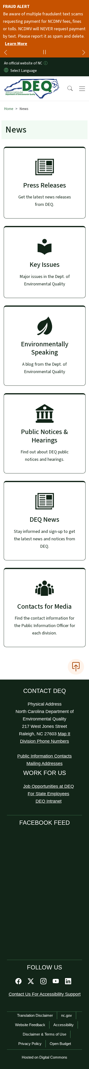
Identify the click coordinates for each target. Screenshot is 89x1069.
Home (8, 108)
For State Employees (48, 793)
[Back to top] (76, 666)
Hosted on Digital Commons (44, 1057)
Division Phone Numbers (44, 741)
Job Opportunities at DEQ (48, 786)
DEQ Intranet (49, 801)
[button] (67, 89)
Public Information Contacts (44, 756)
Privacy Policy (30, 1044)
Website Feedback (30, 1025)
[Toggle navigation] (82, 89)
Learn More (16, 44)
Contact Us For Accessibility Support (45, 994)
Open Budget (60, 1044)
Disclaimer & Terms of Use (44, 1034)
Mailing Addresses (44, 763)
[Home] (32, 82)
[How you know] (45, 63)
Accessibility (63, 1025)
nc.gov (66, 1015)
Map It (64, 733)
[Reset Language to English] (6, 70)
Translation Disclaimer (35, 1015)
